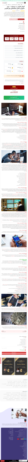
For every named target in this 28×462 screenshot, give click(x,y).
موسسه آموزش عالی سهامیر (21, 124)
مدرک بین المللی (4, 196)
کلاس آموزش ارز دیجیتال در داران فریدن (17, 385)
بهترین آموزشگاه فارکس (24, 308)
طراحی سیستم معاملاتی (14, 4)
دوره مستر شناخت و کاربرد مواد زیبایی (16, 395)
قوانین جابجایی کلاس (11, 438)
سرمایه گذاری (21, 220)
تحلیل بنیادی (15, 146)
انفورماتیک (10, 220)
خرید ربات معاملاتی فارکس (9, 395)
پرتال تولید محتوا (24, 451)
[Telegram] (26, 460)
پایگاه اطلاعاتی (24, 450)
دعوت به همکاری (24, 455)
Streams (25, 457)
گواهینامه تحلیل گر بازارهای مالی (15, 194)
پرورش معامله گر (6, 166)
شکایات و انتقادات (24, 454)
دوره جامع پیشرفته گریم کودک (17, 398)
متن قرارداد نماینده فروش (8, 392)
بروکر (6, 4)
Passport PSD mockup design (24, 395)
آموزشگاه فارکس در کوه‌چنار (24, 385)
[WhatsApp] (25, 460)
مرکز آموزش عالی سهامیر (14, 308)
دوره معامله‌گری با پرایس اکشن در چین (23, 386)
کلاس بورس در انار (18, 382)
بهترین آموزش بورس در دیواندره (15, 386)
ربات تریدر (12, 434)
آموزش (21, 4)
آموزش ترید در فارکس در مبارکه (24, 382)
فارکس (22, 145)
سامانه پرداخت (24, 449)
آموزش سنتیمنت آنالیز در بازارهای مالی (13, 394)
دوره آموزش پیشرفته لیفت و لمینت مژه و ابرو (16, 392)
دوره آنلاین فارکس (9, 251)
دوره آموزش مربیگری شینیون (24, 392)
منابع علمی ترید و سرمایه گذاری (24, 398)
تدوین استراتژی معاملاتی (20, 287)
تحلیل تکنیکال (18, 146)
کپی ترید (21, 215)
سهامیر (12, 430)
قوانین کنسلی (11, 439)
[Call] (23, 460)
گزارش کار (25, 456)
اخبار (19, 291)
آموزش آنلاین (25, 444)
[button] (0, 359)
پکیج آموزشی (19, 4)
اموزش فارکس (6, 284)
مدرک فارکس (5, 194)
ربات (10, 4)
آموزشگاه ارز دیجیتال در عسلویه (9, 385)
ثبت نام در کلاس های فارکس (22, 225)
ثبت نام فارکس (12, 256)
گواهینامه (9, 4)
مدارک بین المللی (13, 255)
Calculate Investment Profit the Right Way (22, 394)
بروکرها (6, 130)
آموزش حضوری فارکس (10, 144)
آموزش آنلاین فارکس (6, 144)
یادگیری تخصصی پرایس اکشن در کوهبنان (11, 382)
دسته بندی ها (24, 458)
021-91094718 (20, 460)
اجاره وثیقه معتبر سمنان (11, 398)
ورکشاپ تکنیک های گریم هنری (6, 394)
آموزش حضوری (24, 443)
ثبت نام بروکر (11, 435)
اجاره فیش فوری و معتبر (5, 398)
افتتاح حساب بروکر (24, 448)
